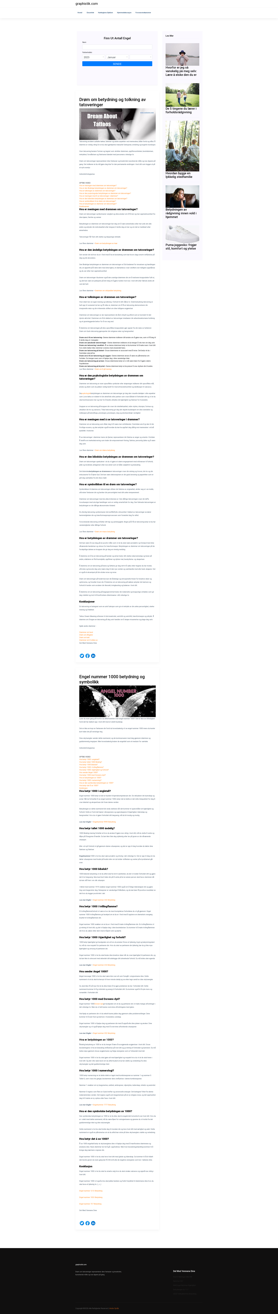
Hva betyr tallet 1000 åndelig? (90, 762)
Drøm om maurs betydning (105, 532)
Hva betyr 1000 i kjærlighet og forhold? (94, 770)
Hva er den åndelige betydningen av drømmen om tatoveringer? (103, 188)
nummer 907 (178, 1281)
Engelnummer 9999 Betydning (104, 822)
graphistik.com (86, 4)
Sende (117, 63)
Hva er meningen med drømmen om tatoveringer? (98, 185)
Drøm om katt (84, 637)
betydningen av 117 (180, 1290)
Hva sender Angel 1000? (88, 772)
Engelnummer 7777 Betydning (104, 1105)
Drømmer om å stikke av (88, 640)
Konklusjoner (84, 206)
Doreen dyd (98, 1004)
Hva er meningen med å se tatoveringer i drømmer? (98, 196)
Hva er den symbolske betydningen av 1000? (96, 783)
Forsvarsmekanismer (143, 12)
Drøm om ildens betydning (105, 450)
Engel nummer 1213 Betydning (90, 1191)
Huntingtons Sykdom (105, 12)
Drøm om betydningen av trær (106, 243)
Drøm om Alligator (86, 635)
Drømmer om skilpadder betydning (108, 291)
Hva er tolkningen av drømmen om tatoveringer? (97, 191)
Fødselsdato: (87, 52)
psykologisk (86, 393)
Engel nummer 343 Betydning (104, 900)
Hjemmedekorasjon (124, 12)
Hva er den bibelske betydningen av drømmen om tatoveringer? (103, 199)
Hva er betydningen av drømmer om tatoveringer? (98, 204)
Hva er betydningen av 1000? (90, 778)
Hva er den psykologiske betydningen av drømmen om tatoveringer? (105, 193)
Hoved (80, 12)
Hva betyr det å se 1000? (88, 785)
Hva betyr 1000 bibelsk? (88, 765)
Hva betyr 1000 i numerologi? (90, 780)
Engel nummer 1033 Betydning (90, 1197)
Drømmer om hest (86, 632)
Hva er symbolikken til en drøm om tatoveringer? (97, 201)
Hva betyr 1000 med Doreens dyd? (92, 775)
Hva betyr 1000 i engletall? (89, 759)
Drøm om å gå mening (103, 369)
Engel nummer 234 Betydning (104, 965)
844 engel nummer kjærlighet (184, 1285)
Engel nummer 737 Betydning (90, 1204)
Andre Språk (114, 1308)
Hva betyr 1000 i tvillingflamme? (91, 767)
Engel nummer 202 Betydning (104, 1033)
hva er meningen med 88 (182, 1277)
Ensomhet (90, 12)
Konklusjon (83, 788)
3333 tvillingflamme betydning (184, 1294)
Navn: (84, 42)
